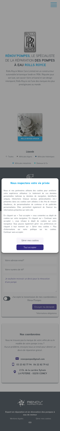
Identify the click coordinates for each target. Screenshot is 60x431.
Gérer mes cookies (30, 240)
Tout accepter (30, 247)
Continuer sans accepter (13, 232)
